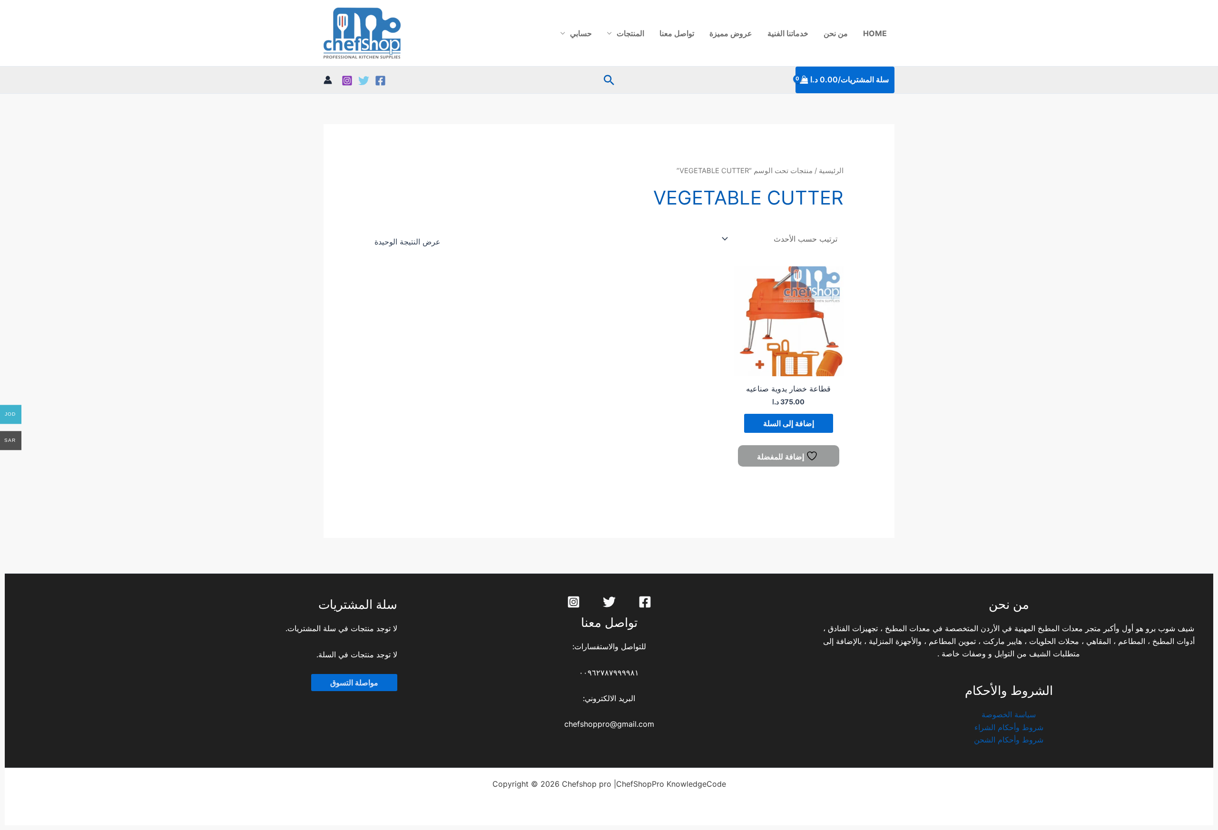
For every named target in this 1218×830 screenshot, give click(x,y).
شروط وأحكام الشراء (1008, 727)
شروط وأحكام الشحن (1008, 739)
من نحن (836, 33)
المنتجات (630, 33)
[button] (609, 80)
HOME (875, 33)
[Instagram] (347, 80)
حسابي (581, 33)
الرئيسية (831, 170)
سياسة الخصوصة (1009, 714)
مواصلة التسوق (354, 682)
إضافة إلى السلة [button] (788, 423)
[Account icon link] (328, 80)
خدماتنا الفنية (787, 33)
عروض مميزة (730, 33)
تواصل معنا (676, 33)
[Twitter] (363, 80)
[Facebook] (380, 80)
